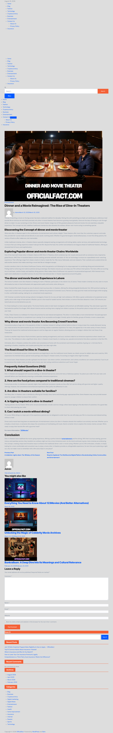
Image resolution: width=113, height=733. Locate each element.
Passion (9, 719)
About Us (13, 24)
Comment (8, 576)
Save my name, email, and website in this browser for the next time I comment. (31, 622)
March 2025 (11, 680)
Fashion (9, 9)
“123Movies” (24, 430)
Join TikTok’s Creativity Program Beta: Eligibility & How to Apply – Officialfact (29, 647)
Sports (9, 722)
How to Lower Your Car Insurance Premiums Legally (21, 654)
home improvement (13, 712)
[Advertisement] (56, 43)
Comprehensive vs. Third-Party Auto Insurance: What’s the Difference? (27, 657)
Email (7, 609)
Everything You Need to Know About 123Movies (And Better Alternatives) (47, 503)
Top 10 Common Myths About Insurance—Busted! (20, 649)
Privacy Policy (14, 26)
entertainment (67, 439)
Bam (43, 732)
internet (10, 717)
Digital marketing (12, 699)
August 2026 (11, 675)
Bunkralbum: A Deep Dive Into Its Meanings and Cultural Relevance (43, 562)
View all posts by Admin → (13, 473)
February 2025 (12, 682)
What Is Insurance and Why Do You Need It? (19, 652)
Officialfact (20, 732)
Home (9, 4)
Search (8, 632)
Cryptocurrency (12, 14)
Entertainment (12, 19)
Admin (17, 212)
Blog (8, 6)
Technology (11, 11)
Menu (9, 96)
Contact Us (11, 21)
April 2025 (10, 677)
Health (9, 709)
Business (10, 16)
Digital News (11, 702)
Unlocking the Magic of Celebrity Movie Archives (33, 532)
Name (7, 603)
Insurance (10, 29)
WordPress (35, 732)
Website (7, 615)
